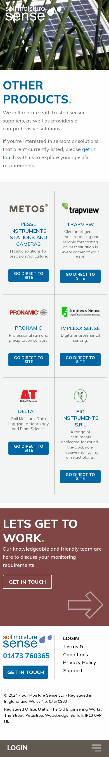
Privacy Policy (79, 662)
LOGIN (17, 748)
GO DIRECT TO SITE (28, 275)
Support (73, 670)
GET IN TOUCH (27, 582)
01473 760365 (26, 656)
